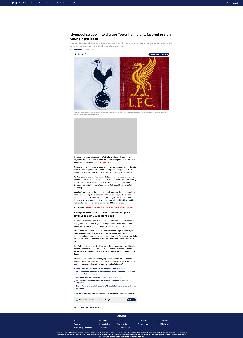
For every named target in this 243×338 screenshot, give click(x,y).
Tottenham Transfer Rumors (90, 307)
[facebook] (227, 2)
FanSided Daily (162, 321)
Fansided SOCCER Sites (71, 3)
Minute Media (64, 332)
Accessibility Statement (83, 328)
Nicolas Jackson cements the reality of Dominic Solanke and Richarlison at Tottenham (106, 287)
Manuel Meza (78, 50)
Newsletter (50, 3)
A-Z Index (103, 328)
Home (76, 307)
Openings (103, 321)
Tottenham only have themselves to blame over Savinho (98, 277)
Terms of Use (122, 324)
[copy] (86, 54)
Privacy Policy (104, 324)
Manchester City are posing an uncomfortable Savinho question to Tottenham (102, 282)
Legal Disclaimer (163, 324)
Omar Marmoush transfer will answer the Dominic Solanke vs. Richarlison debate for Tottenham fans (105, 273)
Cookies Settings (123, 328)
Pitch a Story (78, 324)
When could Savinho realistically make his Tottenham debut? (100, 268)
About (58, 3)
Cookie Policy (143, 324)
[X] (231, 2)
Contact (120, 321)
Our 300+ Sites (143, 321)
